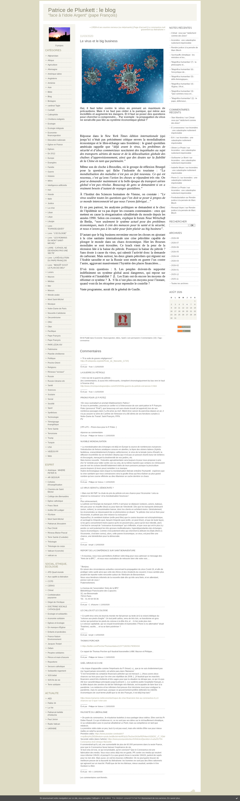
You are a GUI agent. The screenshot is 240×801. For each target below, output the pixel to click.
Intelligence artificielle (57, 185)
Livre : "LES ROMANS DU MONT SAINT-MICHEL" (57, 240)
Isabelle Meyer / (178, 167)
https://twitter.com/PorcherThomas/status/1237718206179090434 (111, 646)
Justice (51, 203)
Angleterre (52, 78)
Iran (49, 190)
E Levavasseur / (178, 128)
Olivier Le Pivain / (179, 148)
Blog (50, 96)
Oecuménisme (54, 317)
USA (50, 447)
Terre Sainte (53, 429)
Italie (50, 199)
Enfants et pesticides (57, 632)
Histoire (51, 176)
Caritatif (51, 110)
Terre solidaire (54, 684)
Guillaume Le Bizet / (180, 157)
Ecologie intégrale (56, 128)
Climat (50, 590)
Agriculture (52, 65)
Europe (51, 158)
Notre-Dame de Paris (57, 308)
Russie (51, 376)
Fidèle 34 (52, 703)
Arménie (51, 83)
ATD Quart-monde (56, 572)
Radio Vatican (54, 724)
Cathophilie (53, 114)
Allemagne (52, 69)
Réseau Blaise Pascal (57, 533)
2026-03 (175, 261)
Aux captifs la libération (58, 577)
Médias (51, 281)
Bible (50, 92)
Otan (50, 327)
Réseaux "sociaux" (56, 372)
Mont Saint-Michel (56, 299)
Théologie (52, 542)
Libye (50, 217)
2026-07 (175, 243)
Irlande (51, 194)
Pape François (54, 336)
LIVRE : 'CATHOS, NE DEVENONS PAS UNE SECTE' (58, 251)
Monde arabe (54, 295)
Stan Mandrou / (178, 117)
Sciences (52, 390)
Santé (50, 385)
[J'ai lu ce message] (236, 798)
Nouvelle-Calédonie (57, 313)
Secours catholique (56, 666)
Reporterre (52, 662)
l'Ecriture (51, 514)
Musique (51, 304)
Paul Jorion (53, 719)
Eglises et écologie (56, 623)
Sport (50, 408)
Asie (50, 87)
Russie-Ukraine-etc (56, 381)
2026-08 (175, 238)
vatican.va (52, 555)
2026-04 (175, 256)
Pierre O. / (175, 178)
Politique (52, 358)
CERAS (51, 586)
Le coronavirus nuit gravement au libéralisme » (153, 28)
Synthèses (52, 412)
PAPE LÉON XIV (55, 345)
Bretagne (52, 101)
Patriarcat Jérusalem (57, 524)
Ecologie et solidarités (57, 614)
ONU (50, 322)
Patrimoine (52, 349)
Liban (50, 212)
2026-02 (175, 265)
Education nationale (56, 140)
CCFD (50, 581)
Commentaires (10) (148, 338)
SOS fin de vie (54, 680)
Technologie (53, 417)
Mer (49, 286)
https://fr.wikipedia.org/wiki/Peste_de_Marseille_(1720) (104, 361)
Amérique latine (55, 74)
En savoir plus (173, 798)
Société (51, 404)
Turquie (51, 442)
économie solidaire (56, 618)
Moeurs (51, 290)
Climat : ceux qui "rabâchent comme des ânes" (183, 120)
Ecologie (52, 124)
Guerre (51, 172)
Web (50, 456)
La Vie (50, 708)
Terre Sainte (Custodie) (58, 537)
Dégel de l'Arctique (56, 602)
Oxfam (50, 648)
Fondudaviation (178, 197)
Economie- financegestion (105, 338)
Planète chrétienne (56, 354)
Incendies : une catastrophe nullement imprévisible (184, 130)
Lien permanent (133, 338)
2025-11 (175, 279)
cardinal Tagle (54, 106)
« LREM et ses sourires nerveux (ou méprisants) (111, 27)
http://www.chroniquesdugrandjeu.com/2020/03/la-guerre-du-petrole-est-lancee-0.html (118, 386)
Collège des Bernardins (58, 496)
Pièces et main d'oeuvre (58, 657)
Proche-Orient (54, 363)
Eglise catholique (55, 501)
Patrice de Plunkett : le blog (82, 10)
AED (50, 698)
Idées (50, 181)
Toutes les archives (179, 283)
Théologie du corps (56, 546)
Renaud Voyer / (178, 207)
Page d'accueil (140, 27)
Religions (52, 367)
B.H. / (173, 137)
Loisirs (51, 272)
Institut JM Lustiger (56, 510)
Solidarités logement (57, 671)
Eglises (51, 149)
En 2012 (51, 153)
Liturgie (51, 221)
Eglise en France (55, 144)
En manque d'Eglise (56, 627)
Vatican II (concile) (56, 551)
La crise (51, 208)
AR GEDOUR (54, 477)
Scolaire (51, 394)
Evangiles (52, 163)
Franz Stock (53, 505)
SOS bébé (52, 675)
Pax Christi (52, 528)
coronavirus (84, 340)
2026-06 (175, 247)
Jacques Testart (55, 644)
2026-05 (175, 252)
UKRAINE (52, 728)
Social (50, 399)
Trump (50, 438)
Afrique (51, 60)
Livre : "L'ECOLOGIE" (57, 233)
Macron (51, 277)
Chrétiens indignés (56, 119)
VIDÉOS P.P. (53, 451)
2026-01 (175, 270)
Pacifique (52, 331)
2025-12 (175, 274)
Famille (51, 167)
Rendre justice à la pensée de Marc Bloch (183, 200)
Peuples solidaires (56, 653)
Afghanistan (53, 56)
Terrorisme (52, 433)
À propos (59, 45)
